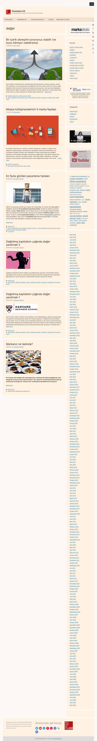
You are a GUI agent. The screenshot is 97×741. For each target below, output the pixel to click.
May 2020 (73, 338)
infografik (87, 185)
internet (82, 190)
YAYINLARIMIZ (8, 19)
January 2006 (74, 684)
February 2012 (74, 552)
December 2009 (75, 607)
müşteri (38, 97)
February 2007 (74, 664)
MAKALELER (15, 164)
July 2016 (73, 426)
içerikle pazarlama (76, 192)
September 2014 (75, 483)
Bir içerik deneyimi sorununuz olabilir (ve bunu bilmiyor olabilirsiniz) (31, 41)
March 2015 (73, 467)
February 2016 (74, 439)
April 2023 (73, 283)
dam (9, 166)
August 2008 (74, 632)
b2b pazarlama (14, 228)
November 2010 (74, 586)
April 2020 (73, 340)
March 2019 (73, 361)
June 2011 (73, 570)
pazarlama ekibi (51, 97)
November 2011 (74, 560)
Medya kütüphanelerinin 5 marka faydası (31, 109)
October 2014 (74, 480)
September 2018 (75, 371)
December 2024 (75, 250)
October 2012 (74, 537)
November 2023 (75, 271)
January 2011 (74, 581)
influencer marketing (79, 185)
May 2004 (73, 702)
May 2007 (73, 658)
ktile (26, 97)
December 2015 (74, 444)
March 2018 (73, 382)
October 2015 (74, 449)
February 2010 (74, 604)
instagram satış (74, 190)
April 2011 (73, 576)
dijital (86, 178)
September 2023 (75, 276)
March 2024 (73, 263)
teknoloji (73, 218)
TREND (72, 75)
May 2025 (73, 242)
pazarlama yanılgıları (21, 229)
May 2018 (73, 377)
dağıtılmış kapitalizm (21, 282)
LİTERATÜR (73, 57)
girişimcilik (83, 184)
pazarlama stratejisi (76, 211)
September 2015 (75, 452)
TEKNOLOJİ (73, 73)
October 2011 (74, 563)
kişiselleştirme (50, 282)
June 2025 (73, 240)
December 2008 (75, 625)
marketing (73, 202)
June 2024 (73, 255)
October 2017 (74, 392)
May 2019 (73, 356)
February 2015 (74, 470)
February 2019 (74, 364)
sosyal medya (76, 216)
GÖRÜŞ (10, 164)
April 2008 (73, 638)
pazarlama (43, 97)
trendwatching (84, 218)
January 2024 (74, 265)
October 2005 (74, 692)
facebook (78, 184)
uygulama (72, 222)
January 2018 (74, 384)
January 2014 (74, 503)
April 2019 (73, 358)
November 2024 (75, 252)
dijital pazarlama (78, 181)
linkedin (82, 199)
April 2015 (73, 464)
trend (79, 218)
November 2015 (74, 446)
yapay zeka (80, 223)
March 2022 (73, 307)
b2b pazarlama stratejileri (25, 228)
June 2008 (73, 635)
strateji (57, 97)
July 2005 (73, 697)
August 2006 (74, 671)
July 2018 (72, 374)
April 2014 (73, 495)
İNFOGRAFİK (73, 119)
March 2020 (73, 343)
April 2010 (73, 599)
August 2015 (73, 454)
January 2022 (74, 312)
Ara (67, 1)
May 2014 (73, 493)
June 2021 (73, 320)
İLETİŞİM (51, 19)
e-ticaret (72, 184)
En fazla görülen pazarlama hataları (28, 176)
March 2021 (73, 327)
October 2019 (74, 353)
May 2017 (73, 402)
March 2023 (73, 286)
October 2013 (74, 511)
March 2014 (73, 498)
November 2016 (74, 418)
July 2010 (73, 594)
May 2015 (73, 462)
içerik (88, 190)
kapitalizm (44, 282)
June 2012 (73, 545)
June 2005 (73, 700)
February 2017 (74, 410)
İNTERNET (73, 55)
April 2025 (73, 245)
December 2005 (75, 687)
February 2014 (74, 501)
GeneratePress (58, 738)
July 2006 (73, 674)
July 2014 (73, 488)
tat (29, 391)
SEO (74, 213)
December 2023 (75, 268)
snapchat (77, 213)
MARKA (72, 60)
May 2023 (73, 281)
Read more (48, 92)
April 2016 (73, 433)
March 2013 (73, 524)
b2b (9, 228)
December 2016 (74, 415)
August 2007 (74, 651)
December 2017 (74, 387)
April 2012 (73, 550)
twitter (71, 220)
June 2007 (73, 656)
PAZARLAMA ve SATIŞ (77, 68)
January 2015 (74, 472)
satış (71, 213)
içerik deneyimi (21, 97)
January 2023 (74, 289)
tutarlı (7, 99)
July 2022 (73, 296)
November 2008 (75, 627)
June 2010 (73, 596)
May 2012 (73, 547)
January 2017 (74, 413)
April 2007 (73, 661)
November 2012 (74, 534)
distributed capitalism (35, 282)
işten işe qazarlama (43, 228)
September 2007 (75, 648)
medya (28, 166)
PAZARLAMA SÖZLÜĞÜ (37, 19)
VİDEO (72, 121)
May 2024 (73, 258)
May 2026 (73, 234)
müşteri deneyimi (74, 204)
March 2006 (73, 682)
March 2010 (73, 601)
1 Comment (11, 231)
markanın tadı (18, 391)
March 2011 (73, 578)
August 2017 (73, 395)
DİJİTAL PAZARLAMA (76, 47)
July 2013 (73, 516)
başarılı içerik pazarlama (79, 176)
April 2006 (73, 679)
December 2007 (75, 645)
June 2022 (73, 299)
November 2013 (74, 508)
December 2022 (74, 291)
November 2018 (74, 366)
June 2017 (73, 400)
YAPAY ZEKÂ (74, 78)
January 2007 (74, 666)
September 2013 (75, 514)
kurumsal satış (52, 228)
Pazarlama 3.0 (18, 11)
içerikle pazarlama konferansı (76, 194)
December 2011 (74, 558)
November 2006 (75, 669)
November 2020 (75, 335)
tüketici (76, 220)
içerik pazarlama (77, 197)
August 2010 (73, 591)
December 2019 (74, 351)
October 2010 (74, 589)
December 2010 (74, 583)
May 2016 (73, 431)
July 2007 (73, 653)
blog (88, 176)
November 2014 (74, 477)
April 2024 (73, 260)
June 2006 (73, 676)
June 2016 (73, 428)
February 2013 (74, 526)
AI (70, 176)
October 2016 (74, 420)
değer (9, 97)
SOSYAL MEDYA (75, 70)
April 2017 (73, 405)
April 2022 (73, 304)
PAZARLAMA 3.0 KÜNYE (62, 19)
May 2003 (73, 705)
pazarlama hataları (10, 229)
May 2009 (73, 620)
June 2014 (73, 490)
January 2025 (74, 247)
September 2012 (75, 539)
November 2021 (74, 317)
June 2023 (73, 278)
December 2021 (74, 314)
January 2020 (74, 348)
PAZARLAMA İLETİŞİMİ (25, 96)
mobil (79, 202)
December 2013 (74, 506)
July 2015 (72, 457)
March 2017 (73, 408)
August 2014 (73, 485)
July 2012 (72, 542)
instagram (79, 188)
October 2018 (74, 369)
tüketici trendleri (83, 220)
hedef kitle (14, 97)
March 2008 (73, 640)
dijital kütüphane (18, 166)
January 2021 (74, 330)
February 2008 (74, 643)
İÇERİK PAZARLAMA (13, 96)
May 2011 (72, 573)
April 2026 (73, 237)
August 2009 (74, 614)
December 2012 (74, 532)
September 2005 (75, 695)
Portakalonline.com (50, 214)
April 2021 (73, 325)
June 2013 (73, 519)
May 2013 (73, 521)
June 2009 (73, 617)
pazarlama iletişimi (75, 209)
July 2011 (72, 568)
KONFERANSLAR (21, 19)
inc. (36, 228)
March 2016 (73, 436)
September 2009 (75, 612)
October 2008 (74, 630)
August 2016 (73, 423)
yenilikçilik (73, 225)
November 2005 (75, 689)
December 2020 (75, 333)
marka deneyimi (32, 97)
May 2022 (73, 302)
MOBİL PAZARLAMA (76, 63)
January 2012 (74, 555)
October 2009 (74, 609)
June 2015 (73, 459)
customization (11, 282)
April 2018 (73, 379)
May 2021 (73, 322)
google (71, 186)
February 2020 (74, 346)
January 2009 (74, 622)
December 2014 (74, 475)
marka (24, 166)
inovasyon (72, 188)
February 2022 (74, 309)
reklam (85, 211)
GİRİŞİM (72, 50)
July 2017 (72, 397)
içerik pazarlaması (75, 199)
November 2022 (75, 294)
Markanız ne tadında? (19, 344)
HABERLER (73, 114)
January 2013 (74, 529)
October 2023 (74, 273)
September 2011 (75, 565)
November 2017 (74, 389)
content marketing (77, 179)
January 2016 (74, 441)
